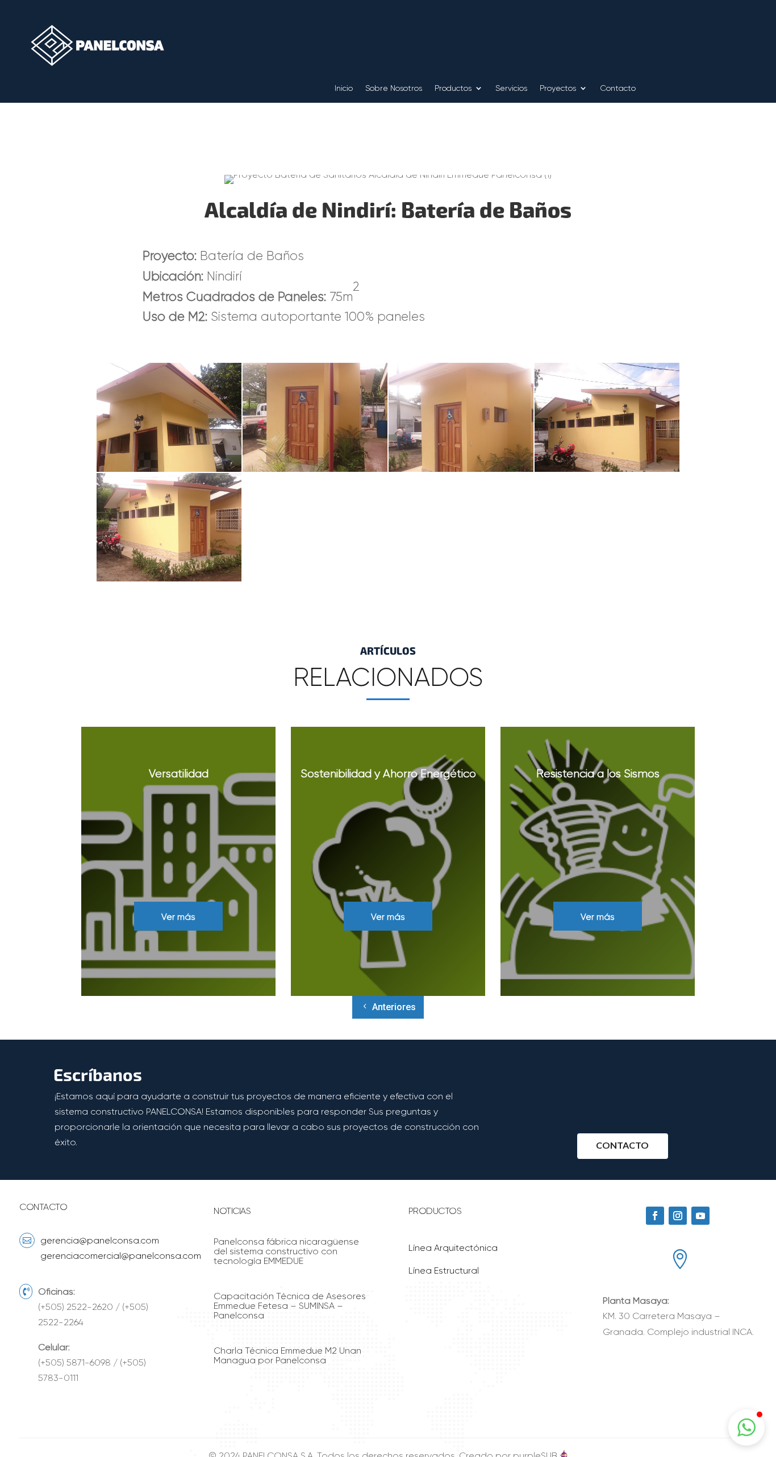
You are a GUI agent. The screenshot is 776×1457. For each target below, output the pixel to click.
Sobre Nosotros (393, 88)
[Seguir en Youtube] (700, 1216)
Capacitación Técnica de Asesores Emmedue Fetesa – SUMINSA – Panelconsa (290, 1306)
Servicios (511, 88)
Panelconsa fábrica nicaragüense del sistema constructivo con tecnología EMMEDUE (286, 1251)
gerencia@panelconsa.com (99, 1240)
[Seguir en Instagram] (678, 1216)
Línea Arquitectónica (453, 1247)
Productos (453, 88)
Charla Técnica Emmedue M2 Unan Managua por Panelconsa (287, 1355)
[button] (746, 1427)
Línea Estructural (443, 1270)
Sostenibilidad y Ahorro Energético (388, 773)
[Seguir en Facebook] (655, 1216)
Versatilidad (178, 773)
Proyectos (558, 88)
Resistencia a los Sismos (598, 773)
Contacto (618, 88)
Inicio (344, 88)
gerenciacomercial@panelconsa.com (120, 1255)
